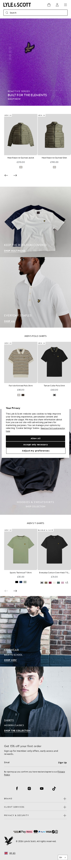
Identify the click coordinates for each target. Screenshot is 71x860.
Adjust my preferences (36, 450)
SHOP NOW (10, 660)
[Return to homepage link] (17, 5)
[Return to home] (8, 841)
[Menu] (65, 5)
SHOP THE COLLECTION (17, 730)
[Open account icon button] (57, 5)
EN (60, 857)
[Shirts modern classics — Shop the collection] (35, 702)
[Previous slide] (6, 175)
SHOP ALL (9, 321)
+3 (33, 395)
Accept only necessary (35, 444)
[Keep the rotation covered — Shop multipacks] (35, 222)
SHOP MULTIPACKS (14, 251)
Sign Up (62, 762)
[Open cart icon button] (49, 5)
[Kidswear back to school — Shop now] (35, 631)
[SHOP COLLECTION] (35, 462)
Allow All (35, 438)
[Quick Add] (37, 154)
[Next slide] (15, 175)
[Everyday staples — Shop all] (35, 292)
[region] (35, 430)
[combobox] (63, 857)
